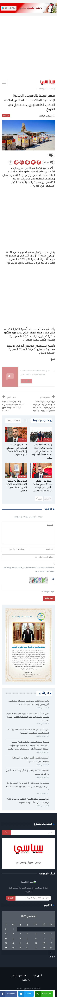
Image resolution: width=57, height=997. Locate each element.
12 (36, 938)
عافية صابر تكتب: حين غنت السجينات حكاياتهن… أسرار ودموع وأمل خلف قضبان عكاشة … (28, 702)
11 (44, 938)
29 (13, 948)
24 (51, 948)
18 (44, 943)
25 (44, 948)
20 (27, 943)
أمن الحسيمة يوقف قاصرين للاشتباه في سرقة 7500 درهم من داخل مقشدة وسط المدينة (28, 800)
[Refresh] (53, 578)
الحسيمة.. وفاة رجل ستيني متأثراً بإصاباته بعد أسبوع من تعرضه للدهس (27, 772)
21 (20, 943)
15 (13, 938)
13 (27, 938)
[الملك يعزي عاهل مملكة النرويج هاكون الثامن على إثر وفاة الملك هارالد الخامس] (41, 470)
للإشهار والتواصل (18, 976)
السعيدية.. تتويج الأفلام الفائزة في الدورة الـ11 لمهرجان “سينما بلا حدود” (30, 759)
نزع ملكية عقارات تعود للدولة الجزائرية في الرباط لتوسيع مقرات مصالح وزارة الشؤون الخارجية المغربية (43, 406)
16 (6, 938)
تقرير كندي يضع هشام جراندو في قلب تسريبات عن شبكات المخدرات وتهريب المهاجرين (28, 731)
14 (20, 938)
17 (51, 943)
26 (36, 948)
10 (51, 938)
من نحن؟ (26, 980)
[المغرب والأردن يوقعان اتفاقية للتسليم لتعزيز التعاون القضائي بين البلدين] (16, 470)
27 (27, 948)
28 (20, 948)
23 (6, 943)
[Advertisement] (28, 44)
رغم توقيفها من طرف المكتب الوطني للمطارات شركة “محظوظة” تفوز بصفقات (13, 406)
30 (6, 948)
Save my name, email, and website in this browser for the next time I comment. (29, 569)
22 (13, 943)
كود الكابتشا (49, 592)
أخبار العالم (6, 115)
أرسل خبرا (37, 976)
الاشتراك (11, 898)
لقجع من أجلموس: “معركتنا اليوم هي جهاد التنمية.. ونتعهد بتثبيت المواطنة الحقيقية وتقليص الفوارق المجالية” (27, 717)
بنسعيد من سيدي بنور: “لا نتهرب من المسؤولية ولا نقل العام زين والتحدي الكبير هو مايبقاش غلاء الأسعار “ (27, 786)
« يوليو (52, 956)
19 (36, 943)
